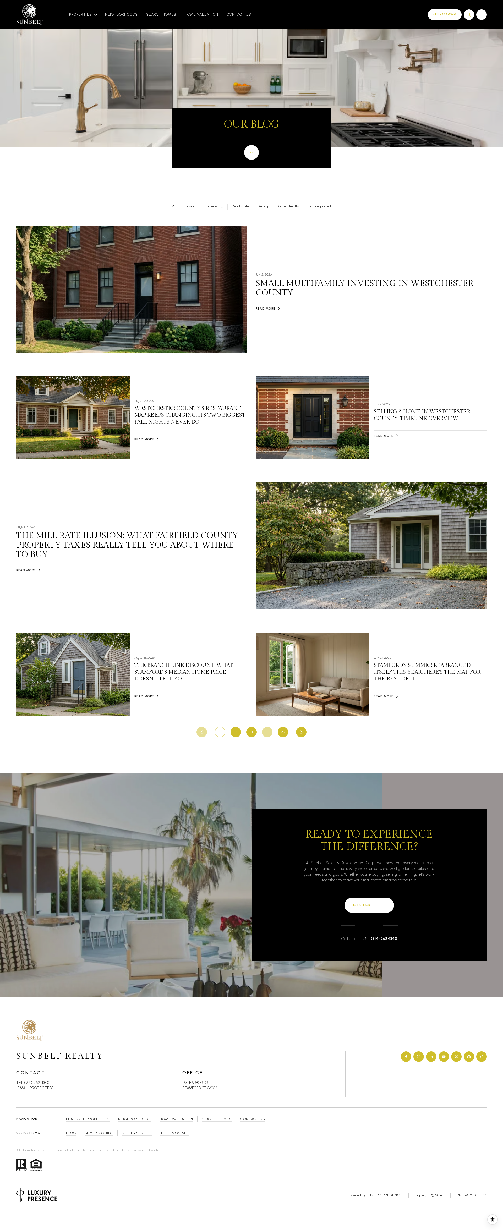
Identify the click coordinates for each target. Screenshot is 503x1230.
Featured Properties (88, 1119)
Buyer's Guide (99, 1133)
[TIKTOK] (481, 1056)
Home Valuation (201, 14)
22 (283, 731)
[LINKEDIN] (431, 1056)
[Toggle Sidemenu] (481, 14)
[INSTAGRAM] (418, 1056)
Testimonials (174, 1133)
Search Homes (161, 14)
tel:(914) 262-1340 (33, 1082)
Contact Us (239, 14)
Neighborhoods (121, 14)
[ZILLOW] (469, 1056)
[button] (369, 905)
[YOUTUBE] (444, 1056)
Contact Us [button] (252, 1119)
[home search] (469, 14)
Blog (71, 1133)
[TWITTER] (456, 1056)
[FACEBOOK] (406, 1056)
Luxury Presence (384, 1195)
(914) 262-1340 (384, 939)
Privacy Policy (472, 1195)
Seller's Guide (137, 1133)
